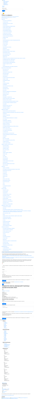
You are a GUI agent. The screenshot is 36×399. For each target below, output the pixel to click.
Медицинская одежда (6, 222)
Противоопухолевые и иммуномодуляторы (9, 62)
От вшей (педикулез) (6, 247)
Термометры (5, 113)
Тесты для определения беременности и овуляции (10, 117)
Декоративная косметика (6, 180)
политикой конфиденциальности (28, 311)
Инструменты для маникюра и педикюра (9, 228)
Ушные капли (5, 48)
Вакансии (5, 325)
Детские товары (4, 188)
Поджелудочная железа (6, 80)
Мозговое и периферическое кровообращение (9, 91)
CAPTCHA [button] (4, 274)
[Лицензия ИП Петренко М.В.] (6, 398)
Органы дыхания (5, 87)
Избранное (5, 3)
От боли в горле (5, 44)
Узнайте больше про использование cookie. (8, 395)
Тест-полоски (5, 119)
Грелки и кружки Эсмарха (6, 142)
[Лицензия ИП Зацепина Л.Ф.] (23, 397)
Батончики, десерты (6, 145)
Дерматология (5, 56)
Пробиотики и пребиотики (7, 106)
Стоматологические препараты (7, 31)
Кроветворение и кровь (6, 52)
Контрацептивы (5, 24)
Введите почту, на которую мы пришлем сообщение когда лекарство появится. (13, 301)
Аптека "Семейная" (6, 1)
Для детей (4, 187)
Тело (3, 177)
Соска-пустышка (5, 191)
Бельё (4, 214)
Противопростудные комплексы (7, 34)
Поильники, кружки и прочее (7, 194)
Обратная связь (4, 382)
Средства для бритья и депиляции (8, 229)
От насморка (5, 45)
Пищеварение (5, 84)
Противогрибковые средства (7, 30)
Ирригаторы (5, 239)
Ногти (4, 184)
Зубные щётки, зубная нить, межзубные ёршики (9, 240)
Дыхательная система (6, 55)
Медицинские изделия (5, 109)
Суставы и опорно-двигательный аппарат (9, 77)
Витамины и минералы (6, 49)
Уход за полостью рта (6, 232)
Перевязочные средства (6, 124)
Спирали (4, 137)
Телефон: (3, 269)
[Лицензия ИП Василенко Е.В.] (6, 397)
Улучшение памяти (5, 74)
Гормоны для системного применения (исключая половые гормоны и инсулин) (14, 58)
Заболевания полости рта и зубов (8, 23)
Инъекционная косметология (7, 170)
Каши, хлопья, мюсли (6, 149)
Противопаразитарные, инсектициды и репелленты (10, 66)
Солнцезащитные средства (7, 185)
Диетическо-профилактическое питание (8, 163)
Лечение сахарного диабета (7, 27)
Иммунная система (5, 94)
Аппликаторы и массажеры (7, 206)
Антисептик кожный (6, 250)
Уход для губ (5, 173)
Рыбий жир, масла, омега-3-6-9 (7, 105)
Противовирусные (5, 41)
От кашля (4, 38)
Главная (5, 322)
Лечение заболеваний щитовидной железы (9, 26)
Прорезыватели (5, 192)
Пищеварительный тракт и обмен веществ (9, 59)
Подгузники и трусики (6, 195)
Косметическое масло (6, 181)
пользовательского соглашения (18, 311)
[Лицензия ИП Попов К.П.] (14, 398)
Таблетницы (4, 116)
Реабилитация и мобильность (7, 218)
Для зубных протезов (6, 243)
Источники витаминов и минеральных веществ (9, 102)
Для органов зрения (6, 73)
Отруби (4, 155)
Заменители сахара (6, 148)
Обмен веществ (5, 76)
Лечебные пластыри (6, 141)
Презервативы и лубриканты (7, 120)
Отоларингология (5, 131)
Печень (4, 81)
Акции (5, 324)
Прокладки (4, 235)
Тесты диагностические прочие (7, 130)
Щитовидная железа (6, 88)
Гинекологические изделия (7, 217)
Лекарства (3, 19)
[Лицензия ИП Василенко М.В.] (14, 397)
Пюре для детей (5, 159)
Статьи (5, 323)
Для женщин (5, 95)
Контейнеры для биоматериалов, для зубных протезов (10, 126)
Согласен (3, 396)
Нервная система (5, 37)
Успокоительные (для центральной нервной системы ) (10, 101)
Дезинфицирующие (4, 246)
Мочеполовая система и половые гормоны (9, 51)
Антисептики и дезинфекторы (7, 20)
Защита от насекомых (6, 167)
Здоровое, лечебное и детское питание (7, 144)
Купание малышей (5, 198)
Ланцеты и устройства (6, 123)
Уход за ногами (5, 174)
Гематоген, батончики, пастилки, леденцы (9, 98)
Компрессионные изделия (6, 221)
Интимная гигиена (5, 242)
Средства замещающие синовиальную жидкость (10, 134)
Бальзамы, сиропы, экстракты (7, 99)
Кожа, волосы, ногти (6, 69)
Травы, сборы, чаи (5, 70)
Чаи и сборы (5, 156)
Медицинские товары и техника (6, 205)
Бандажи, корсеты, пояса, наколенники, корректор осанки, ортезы (12, 215)
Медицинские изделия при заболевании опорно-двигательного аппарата (13, 112)
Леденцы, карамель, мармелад (7, 152)
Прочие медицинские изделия (7, 225)
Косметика (3, 166)
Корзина (5, 332)
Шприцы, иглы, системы (6, 127)
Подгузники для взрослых (6, 236)
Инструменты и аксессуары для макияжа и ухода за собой (11, 169)
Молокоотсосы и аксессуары (7, 199)
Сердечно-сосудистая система (7, 63)
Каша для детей (5, 162)
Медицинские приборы (6, 224)
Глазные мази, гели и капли (7, 33)
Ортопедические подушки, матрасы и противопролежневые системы (13, 209)
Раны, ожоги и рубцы (6, 138)
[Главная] (5, 0)
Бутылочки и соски (6, 202)
